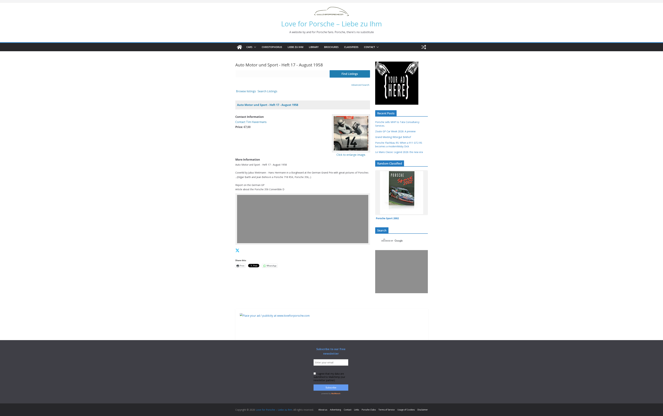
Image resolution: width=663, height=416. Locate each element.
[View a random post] (424, 47)
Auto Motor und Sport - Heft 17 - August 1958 (267, 105)
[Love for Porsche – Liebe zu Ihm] (239, 47)
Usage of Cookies (406, 409)
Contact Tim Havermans (251, 122)
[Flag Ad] (245, 250)
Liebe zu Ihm (295, 47)
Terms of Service (386, 409)
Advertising (335, 409)
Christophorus (272, 47)
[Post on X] (237, 250)
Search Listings (267, 91)
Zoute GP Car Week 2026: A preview (395, 131)
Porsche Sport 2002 (387, 218)
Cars (249, 47)
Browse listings (246, 91)
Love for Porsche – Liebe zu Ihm (331, 23)
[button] (254, 47)
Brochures (331, 47)
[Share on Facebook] (241, 250)
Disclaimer (422, 409)
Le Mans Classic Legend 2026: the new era (399, 152)
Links (356, 409)
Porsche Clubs (369, 409)
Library (314, 47)
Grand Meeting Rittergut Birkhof (393, 137)
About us (322, 409)
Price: (239, 127)
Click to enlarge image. (351, 155)
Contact (369, 47)
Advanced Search (360, 84)
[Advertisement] (302, 219)
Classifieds (351, 47)
